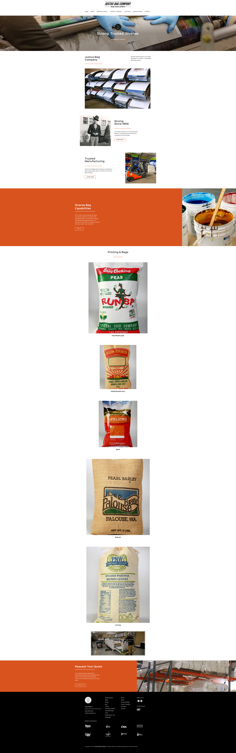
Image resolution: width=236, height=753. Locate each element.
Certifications (137, 11)
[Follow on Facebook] (139, 701)
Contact (147, 11)
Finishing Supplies (110, 708)
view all (79, 228)
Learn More (118, 646)
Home (86, 11)
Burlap (107, 702)
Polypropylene (109, 697)
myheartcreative (133, 746)
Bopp (106, 699)
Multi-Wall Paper (109, 710)
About (93, 11)
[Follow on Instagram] (141, 701)
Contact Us (80, 685)
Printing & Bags (102, 11)
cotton (118, 625)
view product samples (118, 39)
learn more (119, 139)
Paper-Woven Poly (110, 715)
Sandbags (108, 717)
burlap (118, 537)
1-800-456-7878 (89, 710)
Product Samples (116, 11)
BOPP (118, 449)
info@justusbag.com (90, 713)
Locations (127, 11)
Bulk (106, 704)
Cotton (107, 706)
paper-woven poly (118, 391)
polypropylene (118, 335)
